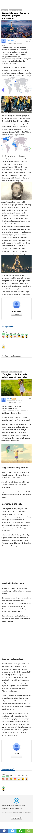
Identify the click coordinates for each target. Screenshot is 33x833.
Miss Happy (11, 40)
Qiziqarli (4, 10)
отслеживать (16, 314)
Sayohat (11, 10)
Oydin (9, 398)
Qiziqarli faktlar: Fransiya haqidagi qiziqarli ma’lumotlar (15, 16)
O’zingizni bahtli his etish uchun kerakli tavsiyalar (14, 375)
